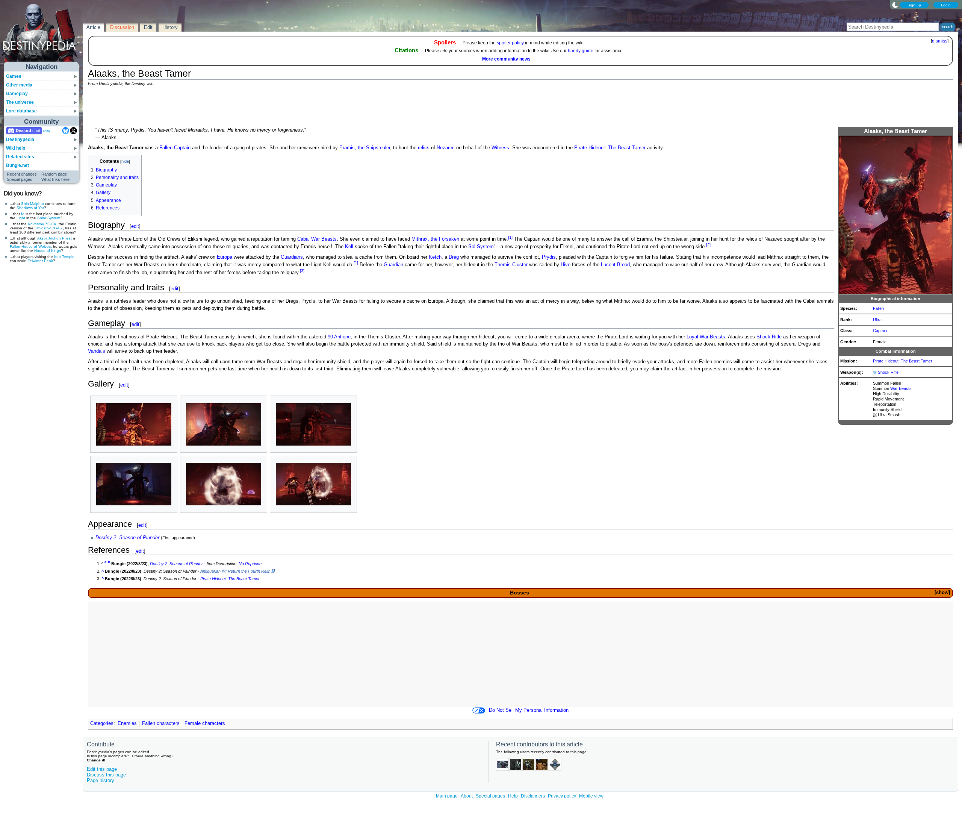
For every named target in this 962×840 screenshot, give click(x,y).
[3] (302, 270)
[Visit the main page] (41, 34)
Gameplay (17, 93)
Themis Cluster (511, 265)
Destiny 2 (105, 537)
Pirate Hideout (885, 361)
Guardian (393, 265)
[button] (942, 592)
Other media (19, 85)
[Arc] (875, 372)
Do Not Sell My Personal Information (529, 710)
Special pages (19, 179)
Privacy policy (562, 796)
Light (21, 218)
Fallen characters (161, 723)
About (467, 796)
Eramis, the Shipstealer (364, 147)
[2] (708, 245)
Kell (349, 246)
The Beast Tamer (916, 361)
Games (13, 76)
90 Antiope (339, 337)
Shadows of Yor (30, 208)
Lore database (21, 111)
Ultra (877, 319)
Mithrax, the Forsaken (435, 239)
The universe (20, 102)
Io (22, 214)
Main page (447, 796)
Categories (101, 723)
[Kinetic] (875, 414)
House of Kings (47, 251)
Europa (224, 257)
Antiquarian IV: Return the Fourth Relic (235, 571)
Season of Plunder (139, 537)
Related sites (20, 156)
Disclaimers (533, 796)
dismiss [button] (939, 41)
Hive (565, 265)
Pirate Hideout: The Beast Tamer (610, 147)
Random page (54, 174)
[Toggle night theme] (895, 4)
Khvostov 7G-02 (49, 228)
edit (135, 226)
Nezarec (446, 147)
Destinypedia (20, 139)
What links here (55, 179)
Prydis (549, 257)
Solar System (48, 218)
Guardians (292, 257)
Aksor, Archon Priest (54, 238)
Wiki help (15, 148)
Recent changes (22, 174)
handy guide (580, 50)
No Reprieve (250, 563)
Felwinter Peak (40, 261)
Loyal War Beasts (706, 337)
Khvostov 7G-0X (42, 224)
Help (513, 796)
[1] (510, 237)
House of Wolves (36, 246)
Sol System (481, 246)
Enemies (127, 723)
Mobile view (591, 796)
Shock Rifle (888, 372)
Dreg (454, 257)
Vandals (96, 351)
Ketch (435, 257)
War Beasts (901, 388)
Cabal (303, 239)
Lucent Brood (615, 265)
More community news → (509, 59)
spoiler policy (510, 42)
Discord (23, 130)
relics (424, 147)
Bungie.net (17, 165)
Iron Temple (64, 257)
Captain (880, 330)
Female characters (205, 723)
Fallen (15, 246)
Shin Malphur (32, 204)
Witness (500, 147)
